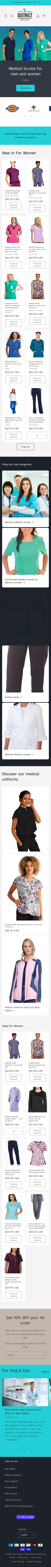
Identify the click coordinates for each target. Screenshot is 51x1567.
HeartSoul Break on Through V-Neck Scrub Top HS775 (37, 249)
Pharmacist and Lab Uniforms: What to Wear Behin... (23, 1411)
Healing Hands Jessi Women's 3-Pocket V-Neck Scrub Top (13, 249)
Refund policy (23, 1557)
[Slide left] (19, 116)
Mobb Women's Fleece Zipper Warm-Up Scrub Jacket (13, 420)
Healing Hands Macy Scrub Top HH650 (12, 192)
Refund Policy (11, 1493)
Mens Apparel (11, 1481)
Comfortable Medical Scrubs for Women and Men (21, 581)
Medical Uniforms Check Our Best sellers (22, 1009)
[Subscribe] (43, 1355)
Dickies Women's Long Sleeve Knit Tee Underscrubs (37, 1119)
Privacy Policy (11, 1487)
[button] (6, 16)
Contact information (34, 1561)
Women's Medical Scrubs (17, 522)
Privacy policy (36, 1557)
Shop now (26, 88)
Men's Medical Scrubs (16, 642)
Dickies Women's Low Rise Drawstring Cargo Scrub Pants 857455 (37, 1226)
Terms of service (18, 1561)
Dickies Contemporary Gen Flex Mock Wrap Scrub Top (13, 1226)
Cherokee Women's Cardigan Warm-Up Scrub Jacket (36, 364)
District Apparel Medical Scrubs (24, 1554)
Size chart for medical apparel (19, 1506)
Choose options (13, 206)
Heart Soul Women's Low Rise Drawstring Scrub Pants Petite (36, 420)
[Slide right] (31, 116)
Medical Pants (12, 697)
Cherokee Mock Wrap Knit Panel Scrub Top (37, 1171)
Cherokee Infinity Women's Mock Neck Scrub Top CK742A (12, 306)
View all (25, 446)
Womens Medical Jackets (18, 754)
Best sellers (10, 1468)
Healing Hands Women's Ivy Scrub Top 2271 (37, 193)
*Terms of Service (13, 1499)
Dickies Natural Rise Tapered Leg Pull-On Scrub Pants (12, 1172)
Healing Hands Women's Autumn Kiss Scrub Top (37, 306)
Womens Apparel (13, 1475)
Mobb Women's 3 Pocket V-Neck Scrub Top (13, 364)
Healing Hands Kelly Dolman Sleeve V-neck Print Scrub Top (23, 926)
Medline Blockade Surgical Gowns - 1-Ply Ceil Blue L (13, 1119)
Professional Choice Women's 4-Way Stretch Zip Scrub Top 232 (13, 1281)
